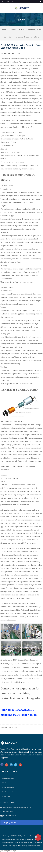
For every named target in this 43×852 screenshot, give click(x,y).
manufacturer (13, 752)
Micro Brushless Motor (8, 787)
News (13, 29)
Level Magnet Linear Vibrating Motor (19, 845)
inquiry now (9, 822)
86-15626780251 (8, 811)
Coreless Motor (6, 796)
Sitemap (32, 836)
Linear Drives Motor (26, 839)
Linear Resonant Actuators (9, 792)
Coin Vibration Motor (7, 783)
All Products (36, 845)
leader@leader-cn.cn (9, 815)
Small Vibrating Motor (8, 778)
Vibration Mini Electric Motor (24, 842)
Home (5, 29)
